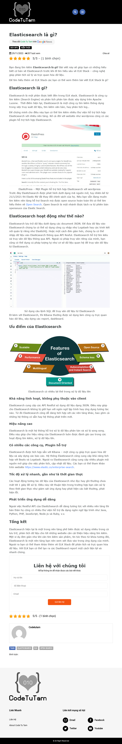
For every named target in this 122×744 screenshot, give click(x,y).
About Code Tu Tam (18, 725)
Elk (35, 648)
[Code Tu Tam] (25, 11)
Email (72, 720)
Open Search (34, 204)
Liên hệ (12, 719)
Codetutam (34, 627)
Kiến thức (25, 48)
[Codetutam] (19, 633)
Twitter (73, 728)
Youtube (99, 728)
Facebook (99, 720)
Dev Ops (14, 48)
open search (46, 648)
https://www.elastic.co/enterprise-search (49, 467)
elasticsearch (24, 648)
